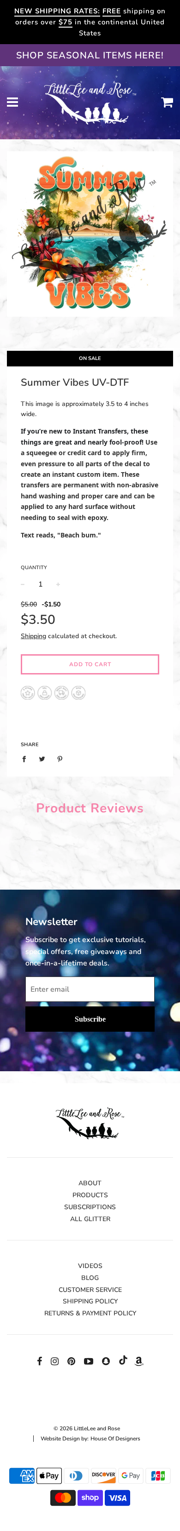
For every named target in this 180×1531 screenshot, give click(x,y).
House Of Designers (115, 1438)
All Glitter (90, 1219)
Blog (90, 1278)
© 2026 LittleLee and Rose (87, 1428)
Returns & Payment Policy (90, 1313)
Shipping (33, 636)
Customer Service (90, 1289)
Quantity (34, 567)
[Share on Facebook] (26, 759)
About (90, 1183)
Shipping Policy (90, 1301)
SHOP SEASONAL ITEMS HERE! (90, 55)
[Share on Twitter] (42, 759)
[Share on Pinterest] (60, 759)
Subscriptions (90, 1207)
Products (90, 1195)
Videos (90, 1266)
